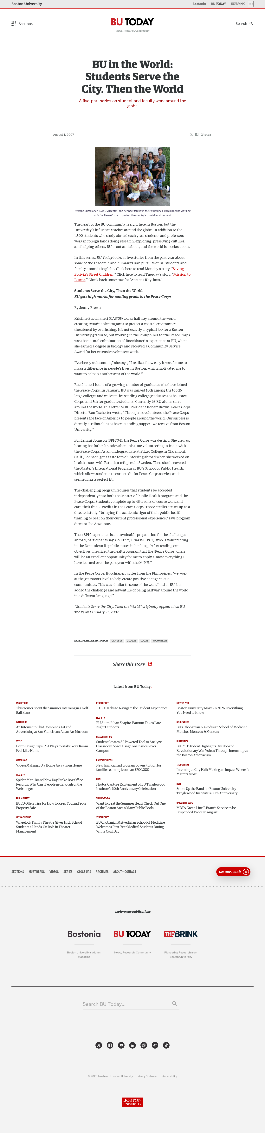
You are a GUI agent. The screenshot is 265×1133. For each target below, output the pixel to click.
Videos (54, 872)
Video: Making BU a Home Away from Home (49, 765)
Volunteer (159, 640)
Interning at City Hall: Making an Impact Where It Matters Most (213, 772)
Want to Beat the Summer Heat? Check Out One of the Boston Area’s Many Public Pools (131, 806)
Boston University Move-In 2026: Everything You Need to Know (210, 711)
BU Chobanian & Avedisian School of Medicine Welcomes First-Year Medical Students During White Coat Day (130, 827)
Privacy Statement (147, 1076)
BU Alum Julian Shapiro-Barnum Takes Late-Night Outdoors (129, 725)
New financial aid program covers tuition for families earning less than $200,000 (128, 768)
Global (131, 640)
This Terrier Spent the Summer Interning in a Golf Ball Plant (52, 711)
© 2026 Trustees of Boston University (110, 1076)
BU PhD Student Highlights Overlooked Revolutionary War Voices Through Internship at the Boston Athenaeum (212, 751)
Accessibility (169, 1076)
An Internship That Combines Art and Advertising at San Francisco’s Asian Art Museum (52, 730)
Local (144, 640)
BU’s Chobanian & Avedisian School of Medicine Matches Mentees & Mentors (212, 730)
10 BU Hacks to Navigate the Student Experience (132, 708)
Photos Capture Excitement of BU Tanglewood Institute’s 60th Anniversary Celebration (130, 787)
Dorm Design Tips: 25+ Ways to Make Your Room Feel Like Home (52, 749)
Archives (102, 872)
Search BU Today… (104, 1004)
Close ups (84, 872)
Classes (117, 640)
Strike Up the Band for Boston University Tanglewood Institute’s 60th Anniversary (207, 791)
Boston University (26, 4)
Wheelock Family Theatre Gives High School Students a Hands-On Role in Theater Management (49, 827)
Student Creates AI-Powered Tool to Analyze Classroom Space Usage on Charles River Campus (129, 746)
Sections (17, 872)
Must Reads (37, 872)
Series (68, 872)
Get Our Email (230, 871)
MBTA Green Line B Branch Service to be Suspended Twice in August (206, 810)
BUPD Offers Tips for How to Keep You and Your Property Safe (51, 806)
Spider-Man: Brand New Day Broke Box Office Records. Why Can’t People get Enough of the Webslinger (49, 784)
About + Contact (124, 872)
